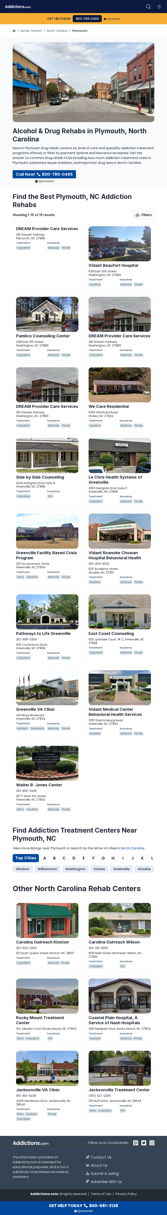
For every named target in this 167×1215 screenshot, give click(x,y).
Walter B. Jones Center (39, 784)
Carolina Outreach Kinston (42, 942)
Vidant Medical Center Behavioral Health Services (115, 712)
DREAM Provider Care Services (47, 228)
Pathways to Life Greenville (43, 633)
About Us (99, 1165)
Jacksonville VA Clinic (38, 1089)
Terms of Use (101, 1194)
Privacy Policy (126, 1194)
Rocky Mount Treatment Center (40, 1020)
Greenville (121, 869)
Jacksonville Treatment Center (119, 1089)
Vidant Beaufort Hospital (113, 265)
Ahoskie (144, 869)
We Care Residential (109, 406)
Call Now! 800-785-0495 (44, 174)
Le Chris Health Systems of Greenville (115, 480)
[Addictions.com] (14, 31)
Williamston (47, 869)
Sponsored (113, 18)
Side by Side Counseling (40, 477)
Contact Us (101, 1157)
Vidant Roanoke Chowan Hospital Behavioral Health (115, 555)
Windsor (23, 869)
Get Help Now (59, 19)
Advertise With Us (106, 1181)
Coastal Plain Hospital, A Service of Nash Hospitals (114, 1020)
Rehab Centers (31, 31)
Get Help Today (83, 1205)
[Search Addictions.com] (148, 6)
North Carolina (57, 31)
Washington (75, 869)
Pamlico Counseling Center (43, 335)
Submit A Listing (105, 1173)
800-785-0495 (87, 19)
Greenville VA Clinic (35, 709)
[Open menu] (159, 6)
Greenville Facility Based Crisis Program (46, 555)
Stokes (99, 869)
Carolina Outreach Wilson (114, 942)
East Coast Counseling (111, 633)
